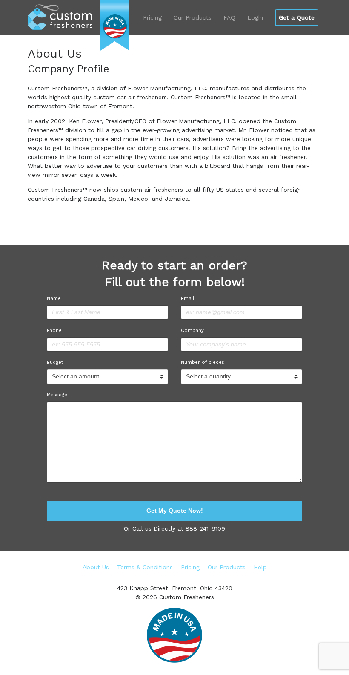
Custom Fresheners (60, 17)
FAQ (229, 17)
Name (54, 298)
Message (57, 395)
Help (260, 567)
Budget (55, 362)
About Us (96, 567)
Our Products (193, 17)
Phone (54, 330)
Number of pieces (202, 362)
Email (187, 298)
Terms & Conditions (145, 567)
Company (192, 330)
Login (255, 17)
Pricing (152, 17)
